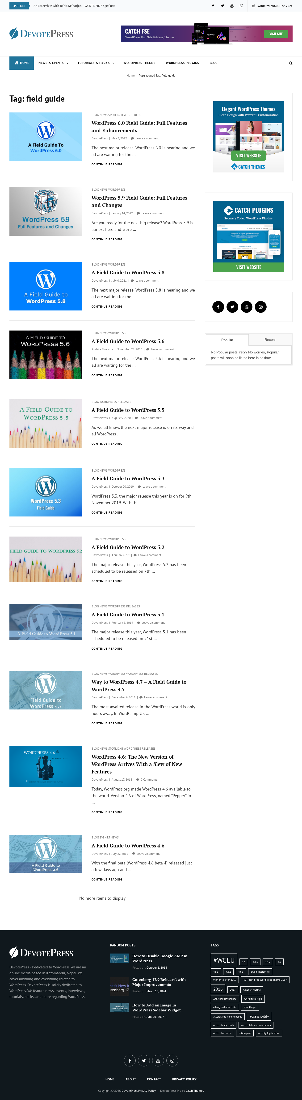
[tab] (227, 340)
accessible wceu (222, 1033)
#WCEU (224, 960)
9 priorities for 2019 (224, 979)
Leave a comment (147, 138)
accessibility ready (223, 1025)
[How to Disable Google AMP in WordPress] (119, 957)
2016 (218, 989)
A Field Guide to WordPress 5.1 (128, 614)
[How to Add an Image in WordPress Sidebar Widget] (119, 1007)
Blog (214, 63)
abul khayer (250, 1007)
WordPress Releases (115, 402)
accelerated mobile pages (227, 1016)
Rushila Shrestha (102, 349)
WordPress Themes (139, 63)
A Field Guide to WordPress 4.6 (128, 845)
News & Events (51, 63)
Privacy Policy (184, 1079)
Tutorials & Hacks (94, 63)
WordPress (132, 115)
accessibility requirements (256, 1025)
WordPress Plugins (182, 63)
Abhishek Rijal (253, 999)
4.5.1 (215, 971)
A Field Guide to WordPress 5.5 (128, 410)
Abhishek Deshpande (225, 999)
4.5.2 (228, 971)
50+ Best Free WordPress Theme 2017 (265, 979)
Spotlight (116, 115)
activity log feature (269, 1033)
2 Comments (149, 780)
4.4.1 (255, 961)
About (131, 1079)
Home (24, 63)
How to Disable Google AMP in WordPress (159, 958)
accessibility (259, 1016)
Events (105, 837)
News (104, 115)
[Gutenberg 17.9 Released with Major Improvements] (119, 986)
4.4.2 (267, 961)
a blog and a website (224, 1007)
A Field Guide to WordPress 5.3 (128, 478)
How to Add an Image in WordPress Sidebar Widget (156, 1007)
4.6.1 (240, 971)
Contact (154, 1079)
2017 (233, 989)
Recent (270, 340)
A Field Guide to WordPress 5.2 (128, 547)
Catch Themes (195, 1091)
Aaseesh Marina (251, 989)
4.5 (279, 961)
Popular (227, 340)
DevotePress (100, 138)
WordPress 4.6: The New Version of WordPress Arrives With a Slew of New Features (137, 764)
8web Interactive (260, 971)
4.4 (243, 961)
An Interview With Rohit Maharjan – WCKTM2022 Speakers (74, 6)
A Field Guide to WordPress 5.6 (128, 341)
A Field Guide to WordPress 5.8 (128, 272)
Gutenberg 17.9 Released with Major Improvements (159, 982)
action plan (245, 1033)
